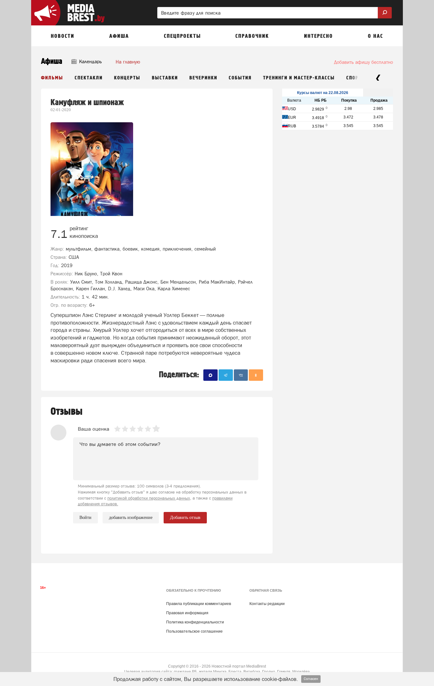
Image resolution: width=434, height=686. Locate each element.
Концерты (127, 78)
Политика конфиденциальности (195, 622)
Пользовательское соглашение (194, 631)
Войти (85, 517)
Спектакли (89, 78)
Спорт (354, 78)
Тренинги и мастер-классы (299, 78)
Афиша (51, 61)
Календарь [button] (90, 61)
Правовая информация (187, 613)
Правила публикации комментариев (198, 604)
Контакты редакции (267, 604)
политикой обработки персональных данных (148, 498)
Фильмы (52, 78)
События (240, 78)
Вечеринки (203, 78)
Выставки (165, 78)
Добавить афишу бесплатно (363, 62)
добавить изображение (131, 517)
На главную (128, 61)
